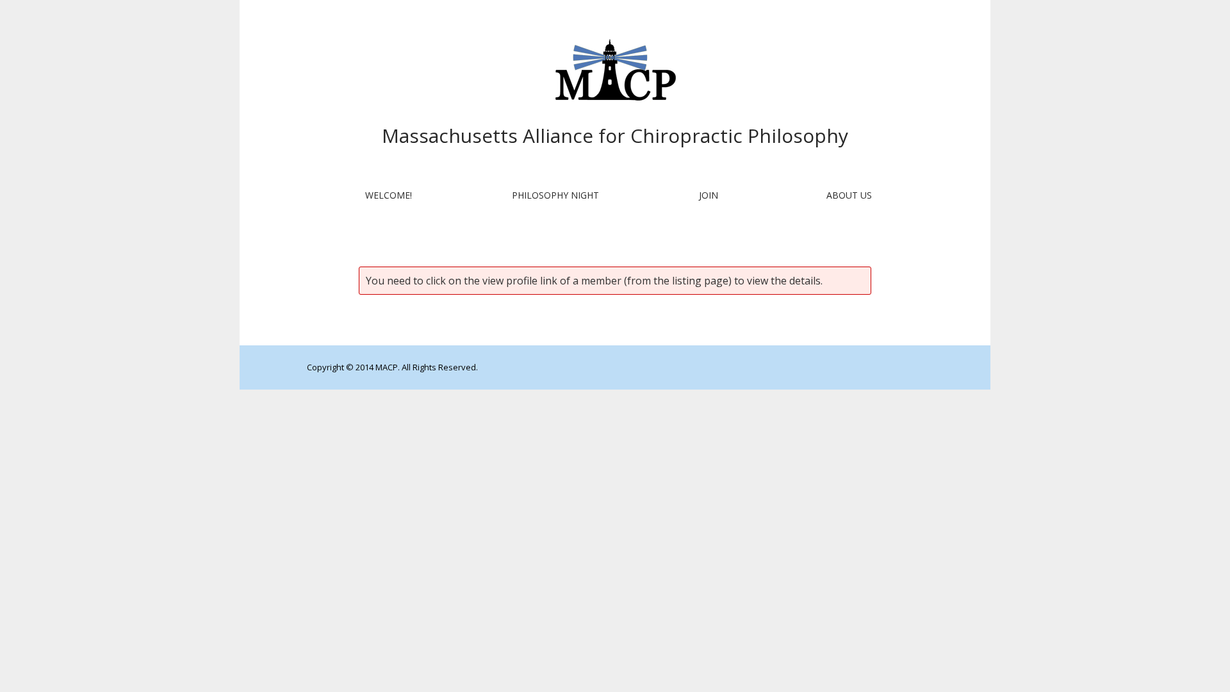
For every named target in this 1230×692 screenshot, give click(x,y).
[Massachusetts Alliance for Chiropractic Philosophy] (615, 72)
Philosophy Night (555, 195)
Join (708, 195)
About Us (849, 195)
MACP (386, 367)
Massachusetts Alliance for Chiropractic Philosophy (615, 135)
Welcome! (388, 195)
